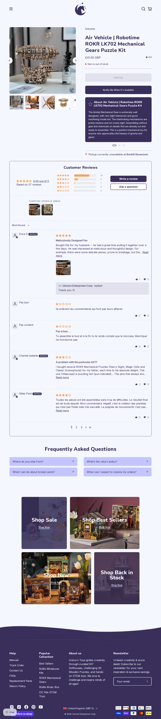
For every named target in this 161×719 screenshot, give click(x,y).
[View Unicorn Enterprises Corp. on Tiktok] (19, 707)
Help (12, 653)
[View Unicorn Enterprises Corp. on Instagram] (11, 707)
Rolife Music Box (49, 687)
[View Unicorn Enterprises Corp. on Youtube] (40, 707)
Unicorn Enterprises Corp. (84, 714)
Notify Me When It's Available (118, 90)
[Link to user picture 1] (63, 267)
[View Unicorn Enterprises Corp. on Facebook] (26, 707)
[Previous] (9, 60)
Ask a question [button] (128, 186)
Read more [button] (62, 377)
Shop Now (44, 527)
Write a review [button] (128, 178)
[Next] (76, 60)
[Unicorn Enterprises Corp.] (80, 8)
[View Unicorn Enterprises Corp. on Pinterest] (33, 707)
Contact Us (16, 670)
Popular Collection (46, 655)
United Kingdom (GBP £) (81, 708)
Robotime (90, 28)
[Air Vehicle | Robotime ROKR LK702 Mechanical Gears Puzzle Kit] (16, 102)
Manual (13, 660)
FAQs (12, 675)
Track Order (16, 665)
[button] (143, 9)
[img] (149, 57)
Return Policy (17, 686)
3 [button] (81, 427)
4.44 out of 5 (41, 181)
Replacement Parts (20, 681)
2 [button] (76, 427)
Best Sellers (46, 663)
